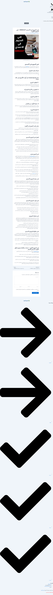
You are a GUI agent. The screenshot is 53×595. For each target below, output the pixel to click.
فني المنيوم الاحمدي (32, 156)
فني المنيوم (33, 173)
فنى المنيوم (27, 66)
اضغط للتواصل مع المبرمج (49, 592)
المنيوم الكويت (43, 590)
